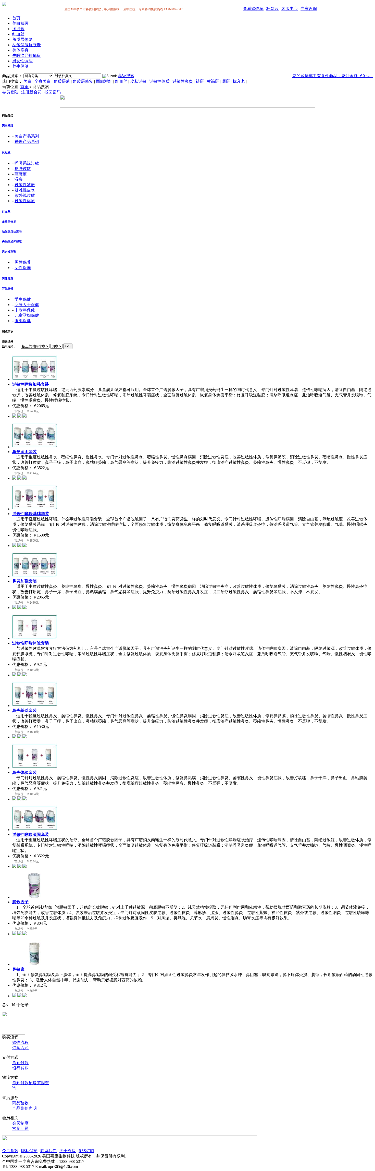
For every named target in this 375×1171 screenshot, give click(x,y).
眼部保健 (23, 321)
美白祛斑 (20, 23)
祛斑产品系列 (27, 141)
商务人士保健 (27, 304)
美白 (27, 81)
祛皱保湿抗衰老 (26, 45)
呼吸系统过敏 (27, 163)
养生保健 (20, 66)
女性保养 (23, 267)
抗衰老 (239, 81)
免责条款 (10, 1151)
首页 (16, 18)
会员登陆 (10, 92)
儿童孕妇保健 (27, 315)
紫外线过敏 (25, 195)
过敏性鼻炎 (182, 81)
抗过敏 (18, 29)
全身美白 (42, 81)
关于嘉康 (67, 1151)
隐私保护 (29, 1151)
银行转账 (20, 1068)
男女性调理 (22, 61)
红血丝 (18, 34)
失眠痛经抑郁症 (26, 55)
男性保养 (23, 262)
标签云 (272, 8)
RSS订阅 (86, 1151)
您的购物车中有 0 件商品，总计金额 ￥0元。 (332, 76)
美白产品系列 (27, 136)
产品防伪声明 (24, 1108)
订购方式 (20, 1048)
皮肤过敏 (138, 81)
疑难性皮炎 (25, 190)
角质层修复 (22, 39)
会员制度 (20, 1123)
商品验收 (20, 1103)
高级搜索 (126, 76)
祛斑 (200, 81)
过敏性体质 (159, 81)
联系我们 (48, 1151)
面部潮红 (104, 81)
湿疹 (19, 179)
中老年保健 (25, 310)
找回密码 (52, 92)
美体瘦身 (20, 50)
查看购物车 (253, 8)
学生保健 (23, 299)
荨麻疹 (21, 174)
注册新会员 (31, 92)
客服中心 (289, 8)
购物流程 (20, 1042)
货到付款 (20, 1062)
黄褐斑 (213, 81)
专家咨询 (309, 8)
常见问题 (20, 1128)
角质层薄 (62, 81)
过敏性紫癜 (25, 184)
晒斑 (226, 81)
